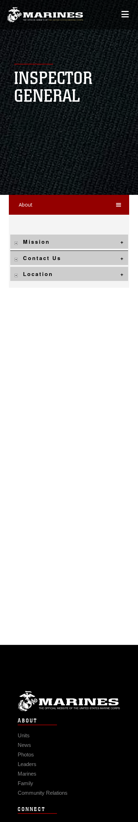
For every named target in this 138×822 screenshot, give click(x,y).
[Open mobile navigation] (125, 14)
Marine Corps (69, 701)
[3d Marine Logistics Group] (45, 14)
